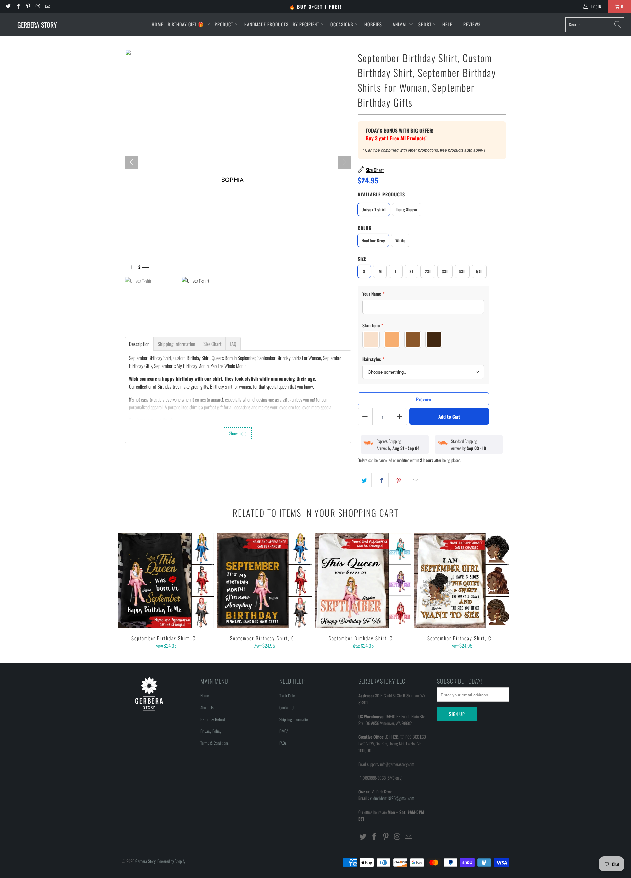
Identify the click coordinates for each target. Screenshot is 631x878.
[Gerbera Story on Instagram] (37, 6)
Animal (401, 24)
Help (448, 24)
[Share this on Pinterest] (399, 480)
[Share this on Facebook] (382, 480)
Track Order (287, 695)
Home (157, 24)
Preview (423, 399)
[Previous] (128, 591)
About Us (207, 707)
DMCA (283, 731)
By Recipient (307, 24)
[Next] (344, 162)
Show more (238, 433)
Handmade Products (266, 24)
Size (362, 258)
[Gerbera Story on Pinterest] (28, 6)
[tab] (139, 344)
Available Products (381, 194)
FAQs (283, 743)
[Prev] (131, 162)
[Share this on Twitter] (365, 480)
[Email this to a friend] (416, 480)
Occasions (342, 24)
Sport (425, 24)
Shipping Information (294, 719)
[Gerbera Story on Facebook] (17, 6)
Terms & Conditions (214, 743)
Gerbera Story (145, 861)
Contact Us (287, 707)
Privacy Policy (210, 731)
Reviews (472, 24)
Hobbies (373, 24)
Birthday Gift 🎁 (186, 24)
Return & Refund (212, 719)
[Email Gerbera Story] (47, 6)
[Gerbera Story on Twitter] (8, 6)
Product (225, 24)
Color (365, 227)
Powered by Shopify (171, 861)
